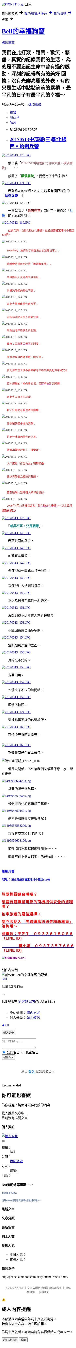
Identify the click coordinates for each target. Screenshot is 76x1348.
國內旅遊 (33, 1013)
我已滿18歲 (10, 1340)
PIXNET (19, 1287)
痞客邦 (23, 1001)
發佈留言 (8, 1057)
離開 (23, 1340)
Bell (4, 978)
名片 (13, 122)
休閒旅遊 (34, 104)
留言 (32, 1001)
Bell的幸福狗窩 (23, 31)
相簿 (13, 112)
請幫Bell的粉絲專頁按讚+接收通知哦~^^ (21, 1200)
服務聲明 (44, 1292)
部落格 (14, 117)
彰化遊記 (33, 1017)
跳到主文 (8, 42)
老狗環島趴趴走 (9, 1193)
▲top (5, 1024)
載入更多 (8, 1032)
